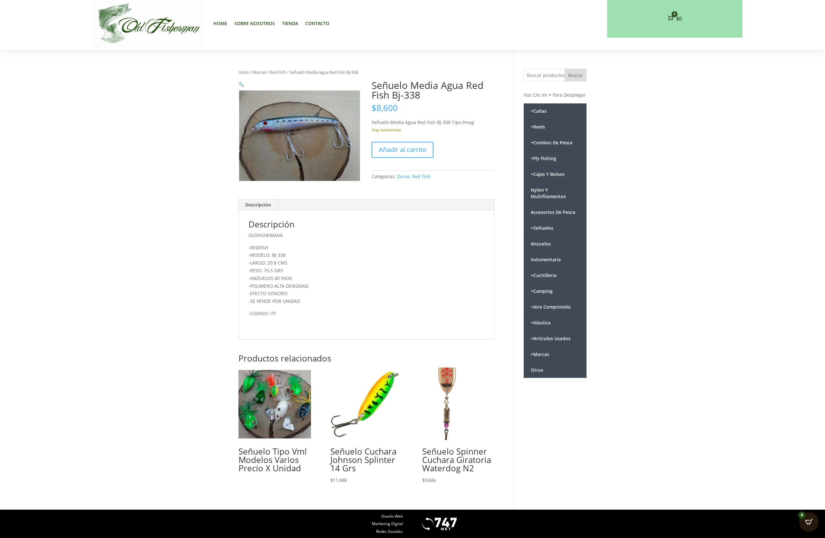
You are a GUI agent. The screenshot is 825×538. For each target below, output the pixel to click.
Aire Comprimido (551, 307)
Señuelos (542, 228)
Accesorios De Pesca (553, 212)
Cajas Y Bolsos (548, 174)
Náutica (540, 323)
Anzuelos (541, 244)
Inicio (243, 72)
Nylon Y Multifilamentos (548, 193)
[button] (241, 84)
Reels (538, 127)
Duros (403, 176)
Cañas (539, 111)
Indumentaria (546, 259)
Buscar (575, 75)
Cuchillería (544, 275)
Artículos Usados (550, 338)
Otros (537, 370)
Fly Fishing (543, 158)
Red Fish (278, 72)
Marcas (259, 72)
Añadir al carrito (402, 149)
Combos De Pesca (551, 142)
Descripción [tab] (258, 205)
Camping (542, 291)
